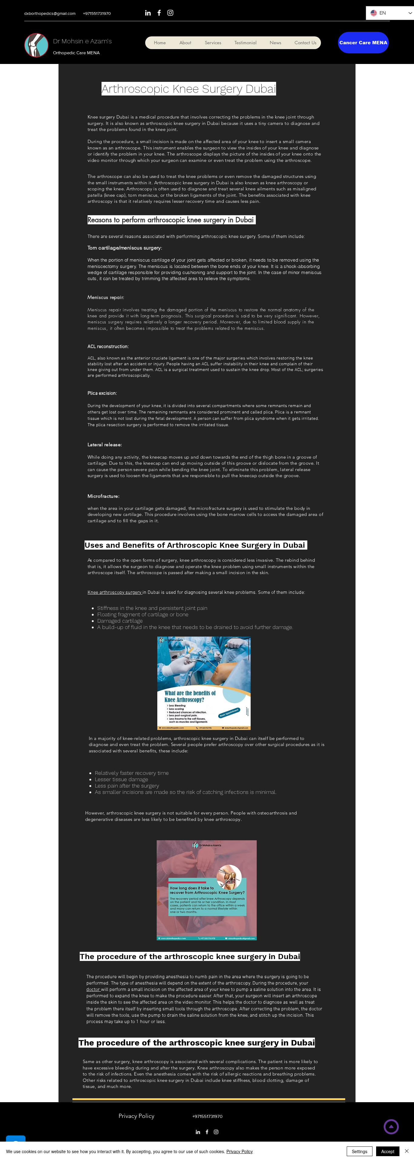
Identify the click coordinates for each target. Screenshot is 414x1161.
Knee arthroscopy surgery (115, 593)
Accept (387, 1151)
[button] (211, 42)
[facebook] (159, 13)
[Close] (406, 1151)
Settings (359, 1151)
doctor (93, 990)
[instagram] (170, 13)
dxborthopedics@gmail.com (49, 13)
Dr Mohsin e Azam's (82, 41)
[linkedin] (148, 13)
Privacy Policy (239, 1151)
